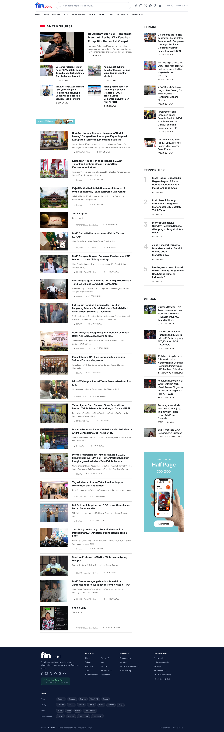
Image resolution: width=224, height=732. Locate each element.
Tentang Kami (125, 658)
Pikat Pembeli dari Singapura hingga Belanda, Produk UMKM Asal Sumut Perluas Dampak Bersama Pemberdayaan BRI (170, 119)
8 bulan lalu (97, 180)
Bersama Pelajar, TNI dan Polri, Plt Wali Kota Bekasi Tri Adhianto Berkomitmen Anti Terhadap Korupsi (70, 71)
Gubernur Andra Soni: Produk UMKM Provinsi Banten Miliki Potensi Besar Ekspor (169, 144)
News (37, 14)
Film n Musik (83, 716)
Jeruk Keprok (79, 213)
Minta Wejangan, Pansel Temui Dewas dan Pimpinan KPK (102, 383)
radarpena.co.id (161, 662)
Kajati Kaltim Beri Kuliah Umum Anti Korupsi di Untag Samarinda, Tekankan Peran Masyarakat (99, 190)
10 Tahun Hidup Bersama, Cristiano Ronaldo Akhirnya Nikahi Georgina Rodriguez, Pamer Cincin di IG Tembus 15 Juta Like (171, 363)
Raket (77, 710)
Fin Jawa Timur (160, 670)
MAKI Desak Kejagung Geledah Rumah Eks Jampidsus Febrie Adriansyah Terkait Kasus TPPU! (101, 583)
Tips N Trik (94, 699)
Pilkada (80, 446)
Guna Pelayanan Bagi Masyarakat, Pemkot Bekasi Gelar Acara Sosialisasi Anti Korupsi (100, 334)
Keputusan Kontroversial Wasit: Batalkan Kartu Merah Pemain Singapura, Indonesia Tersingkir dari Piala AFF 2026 (171, 387)
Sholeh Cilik (79, 607)
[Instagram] (140, 5)
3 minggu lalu (112, 272)
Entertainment (78, 14)
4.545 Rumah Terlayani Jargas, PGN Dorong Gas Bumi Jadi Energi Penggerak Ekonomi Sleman (170, 94)
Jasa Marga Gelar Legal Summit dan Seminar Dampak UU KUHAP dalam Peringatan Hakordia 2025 (99, 532)
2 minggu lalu (170, 422)
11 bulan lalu (98, 521)
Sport (66, 14)
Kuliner (71, 705)
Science (72, 699)
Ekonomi (81, 496)
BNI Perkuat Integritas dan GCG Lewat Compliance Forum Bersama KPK (101, 507)
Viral (102, 662)
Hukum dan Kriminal (86, 247)
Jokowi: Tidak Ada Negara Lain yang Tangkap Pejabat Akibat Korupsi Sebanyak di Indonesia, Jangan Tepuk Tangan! (70, 92)
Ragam (79, 180)
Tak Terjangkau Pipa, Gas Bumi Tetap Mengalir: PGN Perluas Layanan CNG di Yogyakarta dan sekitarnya (171, 69)
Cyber (105, 699)
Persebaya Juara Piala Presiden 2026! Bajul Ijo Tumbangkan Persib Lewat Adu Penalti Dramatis (169, 412)
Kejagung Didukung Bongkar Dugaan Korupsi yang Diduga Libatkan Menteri (117, 71)
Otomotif (105, 658)
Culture (111, 705)
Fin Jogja (157, 666)
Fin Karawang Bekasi (162, 674)
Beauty (91, 705)
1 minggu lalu (114, 627)
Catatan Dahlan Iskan (87, 225)
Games (83, 699)
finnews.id (158, 658)
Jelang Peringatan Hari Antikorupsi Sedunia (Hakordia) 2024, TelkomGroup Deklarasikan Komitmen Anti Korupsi (116, 94)
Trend (101, 705)
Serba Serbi (97, 716)
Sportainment (90, 710)
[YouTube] (160, 5)
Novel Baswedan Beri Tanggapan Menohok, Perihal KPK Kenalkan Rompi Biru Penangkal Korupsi (110, 37)
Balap (60, 710)
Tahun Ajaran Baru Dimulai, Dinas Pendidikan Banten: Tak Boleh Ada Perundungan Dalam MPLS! (101, 407)
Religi (120, 705)
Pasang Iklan (165, 728)
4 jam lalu (169, 55)
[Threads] (155, 5)
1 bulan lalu (113, 225)
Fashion (61, 705)
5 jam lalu (169, 79)
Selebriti (71, 716)
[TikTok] (136, 5)
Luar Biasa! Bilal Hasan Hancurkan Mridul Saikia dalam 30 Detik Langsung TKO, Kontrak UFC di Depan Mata (170, 338)
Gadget (92, 14)
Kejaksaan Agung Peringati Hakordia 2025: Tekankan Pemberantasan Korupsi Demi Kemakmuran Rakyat (97, 164)
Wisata (81, 705)
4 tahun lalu (95, 56)
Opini (101, 14)
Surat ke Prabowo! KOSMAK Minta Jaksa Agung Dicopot (99, 559)
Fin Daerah (121, 14)
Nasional (81, 396)
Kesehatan (105, 674)
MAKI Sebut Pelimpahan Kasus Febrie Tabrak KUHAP (98, 235)
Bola (69, 710)
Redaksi (123, 662)
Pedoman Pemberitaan (129, 666)
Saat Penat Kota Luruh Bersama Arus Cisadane (170, 431)
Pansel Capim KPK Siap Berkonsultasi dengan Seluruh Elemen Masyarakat (98, 359)
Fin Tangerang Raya (162, 679)
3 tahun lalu (63, 80)
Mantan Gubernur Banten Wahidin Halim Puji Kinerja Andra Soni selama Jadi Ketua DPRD (102, 431)
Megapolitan (106, 670)
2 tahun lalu (63, 103)
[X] (145, 5)
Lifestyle (56, 14)
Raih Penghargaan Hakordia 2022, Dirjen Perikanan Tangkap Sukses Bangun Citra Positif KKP (101, 282)
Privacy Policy (125, 670)
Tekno (46, 14)
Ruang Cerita (137, 14)
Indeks (110, 14)
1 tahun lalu (111, 106)
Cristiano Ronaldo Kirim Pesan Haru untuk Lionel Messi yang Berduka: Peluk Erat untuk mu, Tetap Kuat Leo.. (170, 313)
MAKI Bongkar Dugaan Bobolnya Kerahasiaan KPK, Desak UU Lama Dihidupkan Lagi (101, 258)
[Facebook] (150, 5)
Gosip (60, 716)
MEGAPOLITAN (83, 152)
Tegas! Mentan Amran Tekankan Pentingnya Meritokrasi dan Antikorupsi (97, 484)
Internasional (164, 373)
